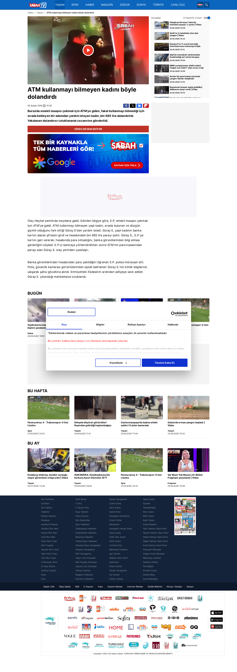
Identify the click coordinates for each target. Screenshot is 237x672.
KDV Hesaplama (83, 553)
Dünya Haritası (116, 579)
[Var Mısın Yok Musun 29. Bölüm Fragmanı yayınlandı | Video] (189, 460)
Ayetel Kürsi (115, 511)
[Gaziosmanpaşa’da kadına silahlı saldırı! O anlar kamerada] (142, 407)
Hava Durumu (81, 516)
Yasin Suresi (115, 507)
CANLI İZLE (178, 4)
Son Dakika (46, 507)
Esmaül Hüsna (150, 570)
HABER (89, 4)
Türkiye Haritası (82, 570)
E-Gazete (88, 586)
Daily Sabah (65, 586)
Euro (43, 579)
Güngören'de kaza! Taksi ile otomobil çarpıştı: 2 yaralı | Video (186, 23)
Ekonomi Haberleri (84, 579)
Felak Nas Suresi (117, 537)
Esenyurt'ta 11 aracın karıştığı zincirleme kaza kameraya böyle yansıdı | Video (185, 45)
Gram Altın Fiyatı (49, 541)
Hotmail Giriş (115, 545)
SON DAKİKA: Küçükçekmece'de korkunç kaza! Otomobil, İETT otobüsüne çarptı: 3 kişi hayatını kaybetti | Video (92, 476)
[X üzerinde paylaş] (133, 106)
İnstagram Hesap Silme (120, 528)
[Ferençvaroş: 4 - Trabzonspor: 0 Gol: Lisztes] (48, 407)
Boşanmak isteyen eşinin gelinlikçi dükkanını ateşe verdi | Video (186, 88)
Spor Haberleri (82, 524)
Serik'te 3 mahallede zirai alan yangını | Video (184, 34)
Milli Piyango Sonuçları (86, 562)
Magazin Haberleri (84, 574)
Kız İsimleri (114, 574)
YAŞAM (59, 4)
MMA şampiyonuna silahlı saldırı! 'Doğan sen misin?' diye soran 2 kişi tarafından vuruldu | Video (187, 66)
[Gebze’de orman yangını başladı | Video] (189, 407)
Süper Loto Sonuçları (85, 558)
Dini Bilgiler (148, 566)
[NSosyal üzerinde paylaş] (139, 106)
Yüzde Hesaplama (118, 499)
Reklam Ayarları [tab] (137, 324)
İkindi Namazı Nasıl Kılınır (155, 545)
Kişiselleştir (116, 362)
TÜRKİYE (158, 4)
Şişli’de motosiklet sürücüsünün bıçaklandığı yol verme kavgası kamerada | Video (185, 56)
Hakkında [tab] (173, 324)
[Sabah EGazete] (185, 539)
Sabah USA (48, 586)
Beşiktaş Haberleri (84, 537)
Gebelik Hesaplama (85, 549)
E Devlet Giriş (82, 507)
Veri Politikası (47, 499)
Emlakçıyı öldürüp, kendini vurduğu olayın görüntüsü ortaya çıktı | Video (48, 476)
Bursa (32, 111)
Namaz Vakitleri (48, 516)
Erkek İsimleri (115, 566)
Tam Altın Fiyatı (48, 558)
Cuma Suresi (115, 503)
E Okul (78, 503)
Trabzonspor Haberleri (86, 541)
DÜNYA (141, 4)
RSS (77, 586)
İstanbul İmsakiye (49, 524)
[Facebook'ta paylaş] (126, 106)
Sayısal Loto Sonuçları (86, 566)
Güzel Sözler (115, 520)
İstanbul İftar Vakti (49, 528)
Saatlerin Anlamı (150, 562)
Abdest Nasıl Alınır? (118, 558)
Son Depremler (82, 520)
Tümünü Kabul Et (164, 362)
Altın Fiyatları (47, 545)
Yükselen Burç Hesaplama (88, 545)
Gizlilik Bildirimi (155, 586)
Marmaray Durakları (152, 558)
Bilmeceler (114, 524)
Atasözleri (114, 562)
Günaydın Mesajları (152, 549)
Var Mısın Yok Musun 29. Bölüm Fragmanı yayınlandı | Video (185, 476)
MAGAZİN (107, 4)
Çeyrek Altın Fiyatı (50, 549)
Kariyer (190, 586)
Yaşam (40, 12)
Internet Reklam (135, 586)
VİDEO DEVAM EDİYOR (88, 129)
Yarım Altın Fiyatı (49, 553)
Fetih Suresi (115, 541)
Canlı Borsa (80, 499)
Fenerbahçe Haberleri (85, 532)
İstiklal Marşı (149, 574)
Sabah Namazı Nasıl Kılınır (155, 537)
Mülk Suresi (148, 516)
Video (30, 12)
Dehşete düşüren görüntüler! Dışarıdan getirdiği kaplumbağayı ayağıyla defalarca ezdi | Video (92, 424)
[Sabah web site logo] (200, 5)
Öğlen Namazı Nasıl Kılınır (155, 541)
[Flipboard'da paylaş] (146, 106)
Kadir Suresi (148, 520)
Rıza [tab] (64, 324)
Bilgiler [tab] (100, 324)
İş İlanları (45, 503)
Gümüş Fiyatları (48, 570)
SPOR (74, 4)
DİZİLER (125, 4)
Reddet (72, 311)
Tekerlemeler (149, 507)
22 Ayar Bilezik (48, 566)
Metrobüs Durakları (118, 549)
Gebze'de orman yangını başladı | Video (186, 424)
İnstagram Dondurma (119, 516)
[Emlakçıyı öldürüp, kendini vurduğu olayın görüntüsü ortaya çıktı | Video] (48, 460)
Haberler (45, 511)
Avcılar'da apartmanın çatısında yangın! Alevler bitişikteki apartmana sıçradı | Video (185, 77)
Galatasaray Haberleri (85, 528)
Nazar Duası (115, 532)
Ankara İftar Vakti (49, 532)
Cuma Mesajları (150, 579)
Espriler (146, 503)
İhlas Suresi (148, 511)
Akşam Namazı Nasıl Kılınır (155, 532)
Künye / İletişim (174, 586)
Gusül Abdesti (150, 524)
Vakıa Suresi (149, 499)
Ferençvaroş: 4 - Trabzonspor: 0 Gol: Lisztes (48, 424)
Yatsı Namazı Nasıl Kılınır (155, 528)
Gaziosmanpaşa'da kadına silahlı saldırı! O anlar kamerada (139, 424)
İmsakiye (45, 520)
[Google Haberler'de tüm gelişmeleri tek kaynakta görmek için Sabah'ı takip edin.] (88, 155)
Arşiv (100, 586)
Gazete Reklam (115, 586)
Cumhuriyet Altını (49, 562)
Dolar (43, 574)
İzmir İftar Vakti (48, 537)
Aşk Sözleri (114, 553)
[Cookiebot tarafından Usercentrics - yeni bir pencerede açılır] (173, 314)
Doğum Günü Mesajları (154, 553)
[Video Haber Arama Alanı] (206, 5)
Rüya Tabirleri (81, 511)
